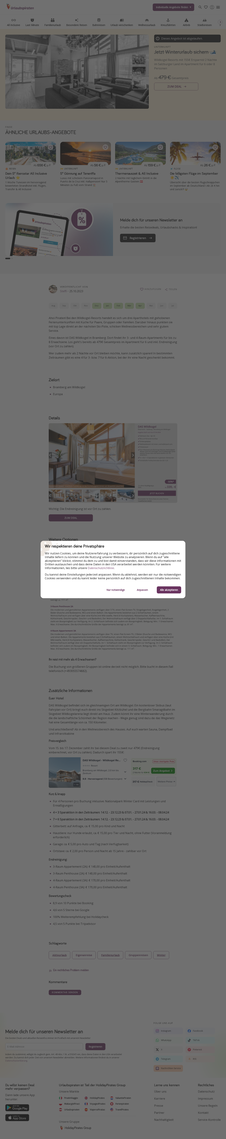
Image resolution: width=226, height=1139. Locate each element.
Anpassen (142, 589)
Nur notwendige (115, 589)
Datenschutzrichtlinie (101, 568)
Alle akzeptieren (169, 589)
